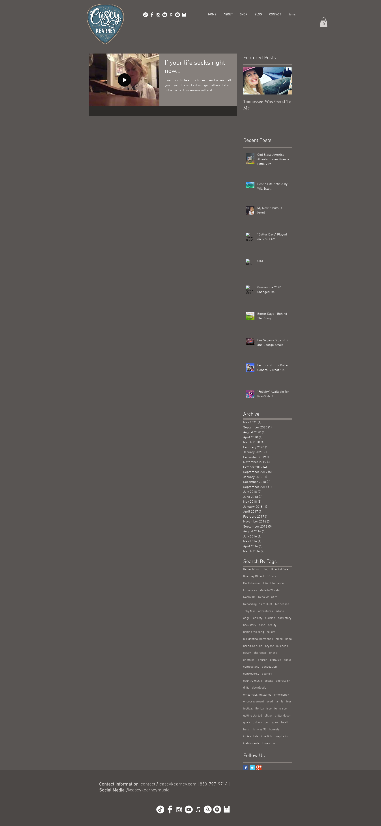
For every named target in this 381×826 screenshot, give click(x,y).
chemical (249, 660)
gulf (267, 722)
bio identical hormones (258, 639)
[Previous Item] (250, 81)
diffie (246, 688)
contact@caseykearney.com (168, 784)
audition (270, 618)
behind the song (253, 632)
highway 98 (259, 730)
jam (275, 743)
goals (246, 722)
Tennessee (282, 604)
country (267, 674)
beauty (272, 625)
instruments (251, 743)
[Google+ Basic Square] (258, 767)
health (285, 722)
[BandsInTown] (183, 14)
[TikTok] (145, 14)
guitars (257, 722)
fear (288, 702)
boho (288, 639)
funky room (281, 709)
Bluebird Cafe (279, 569)
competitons (251, 667)
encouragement (253, 702)
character (260, 653)
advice (280, 611)
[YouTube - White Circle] (164, 14)
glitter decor (283, 716)
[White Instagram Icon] (158, 14)
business (282, 646)
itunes (266, 743)
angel (246, 618)
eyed (270, 702)
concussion (269, 667)
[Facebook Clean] (151, 14)
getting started (252, 716)
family (279, 702)
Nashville (249, 597)
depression (283, 681)
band (262, 625)
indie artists (250, 736)
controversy (251, 674)
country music (252, 681)
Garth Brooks (252, 583)
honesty (274, 730)
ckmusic (275, 660)
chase (273, 653)
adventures (265, 611)
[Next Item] (285, 81)
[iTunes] (171, 14)
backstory (249, 625)
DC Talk (271, 576)
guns (275, 722)
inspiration (282, 736)
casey (247, 653)
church (262, 660)
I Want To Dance (273, 583)
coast (287, 660)
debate (269, 681)
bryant (269, 646)
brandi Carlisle (252, 646)
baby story (284, 618)
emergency (281, 695)
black (279, 639)
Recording (250, 604)
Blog (265, 569)
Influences (250, 590)
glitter (268, 716)
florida (259, 709)
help (246, 730)
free (269, 709)
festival (248, 709)
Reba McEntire (267, 597)
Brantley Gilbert (253, 576)
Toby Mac (249, 611)
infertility (267, 736)
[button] (324, 22)
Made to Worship (270, 590)
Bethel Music (251, 569)
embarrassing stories (257, 695)
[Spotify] (177, 14)
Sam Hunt (265, 604)
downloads (259, 688)
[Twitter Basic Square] (252, 767)
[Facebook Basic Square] (245, 767)
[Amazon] (208, 809)
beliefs (271, 632)
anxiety (257, 618)
